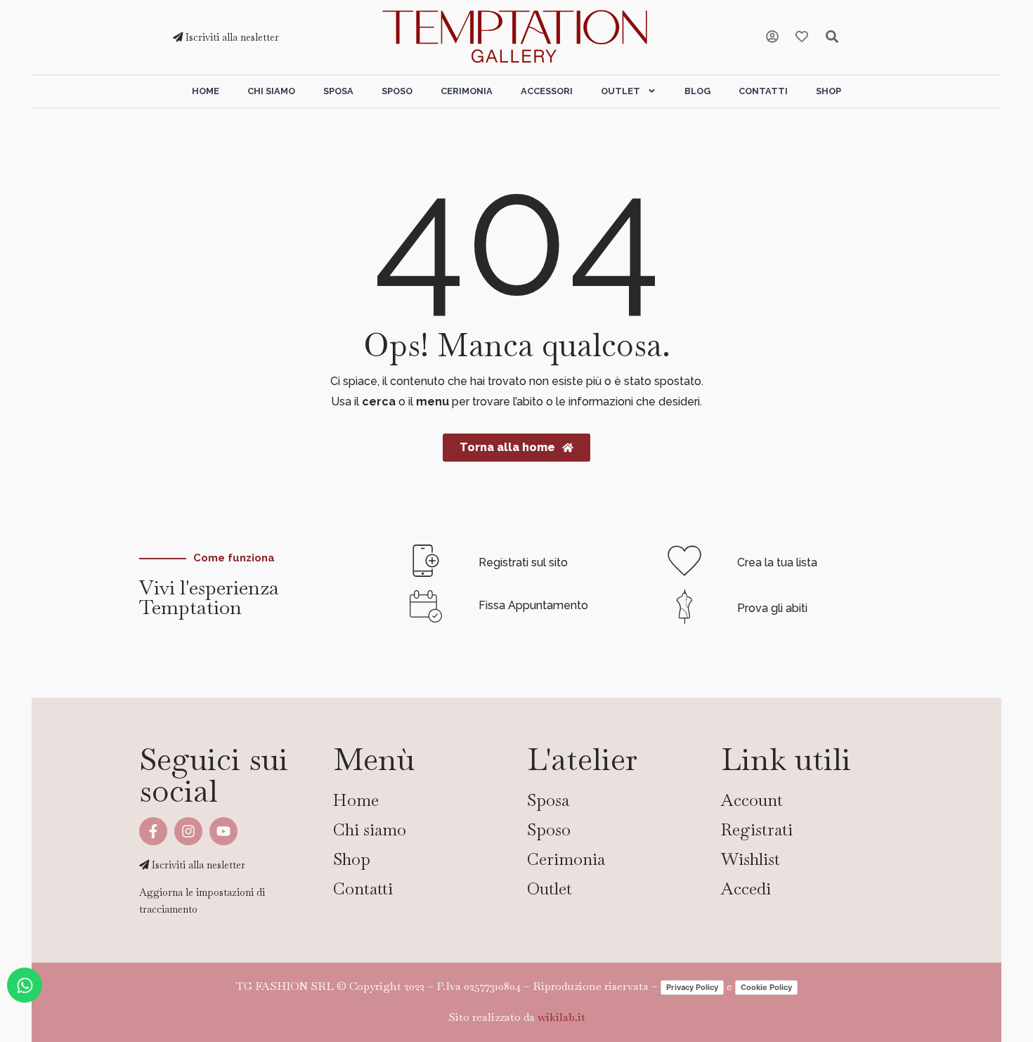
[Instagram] (188, 831)
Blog (697, 91)
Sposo (397, 91)
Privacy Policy (692, 987)
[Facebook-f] (153, 831)
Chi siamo (271, 91)
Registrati (757, 829)
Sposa (338, 91)
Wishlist (750, 859)
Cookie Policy (766, 987)
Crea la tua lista (777, 562)
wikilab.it (561, 1017)
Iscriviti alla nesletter (231, 37)
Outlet (620, 91)
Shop (828, 91)
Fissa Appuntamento (533, 605)
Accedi (746, 888)
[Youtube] (223, 831)
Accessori (547, 91)
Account (752, 800)
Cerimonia (467, 91)
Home (205, 91)
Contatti (763, 91)
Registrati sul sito (523, 562)
